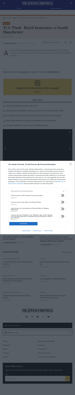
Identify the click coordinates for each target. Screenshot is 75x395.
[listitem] (37, 191)
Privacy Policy (48, 230)
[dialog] (37, 197)
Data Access (37, 230)
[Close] (71, 164)
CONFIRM (23, 223)
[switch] (61, 195)
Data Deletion (26, 230)
